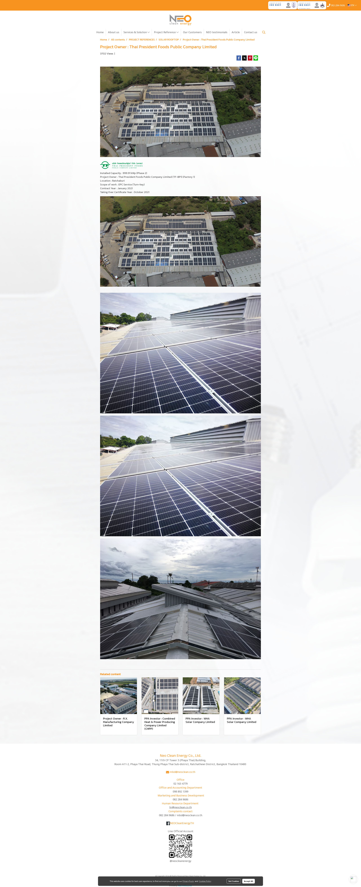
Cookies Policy (205, 881)
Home (100, 32)
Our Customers (192, 32)
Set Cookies (233, 881)
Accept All (248, 881)
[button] (264, 32)
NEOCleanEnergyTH (182, 823)
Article (236, 32)
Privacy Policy (188, 881)
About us (113, 32)
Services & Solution (136, 32)
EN (353, 5)
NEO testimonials (216, 32)
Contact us (250, 32)
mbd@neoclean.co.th (182, 772)
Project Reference (165, 32)
